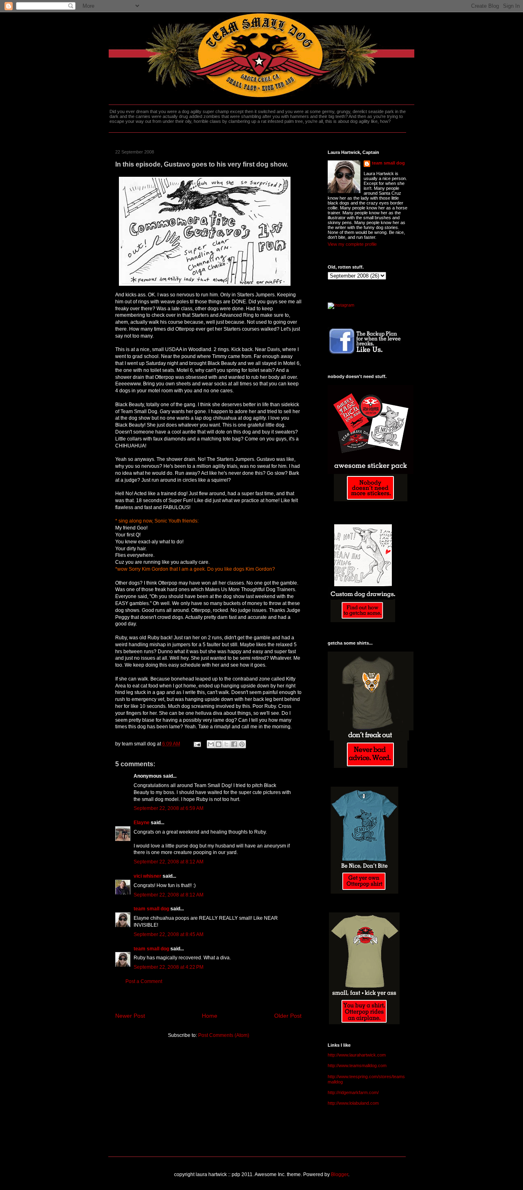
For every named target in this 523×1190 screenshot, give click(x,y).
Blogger (339, 1174)
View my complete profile (352, 244)
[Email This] (211, 744)
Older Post (288, 1015)
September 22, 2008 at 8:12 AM (168, 862)
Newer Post (130, 1015)
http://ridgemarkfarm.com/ (353, 1092)
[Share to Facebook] (234, 744)
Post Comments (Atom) (223, 1035)
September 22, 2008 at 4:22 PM (168, 967)
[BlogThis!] (219, 744)
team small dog (151, 909)
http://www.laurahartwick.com (357, 1054)
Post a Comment (143, 981)
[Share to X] (226, 744)
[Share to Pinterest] (242, 744)
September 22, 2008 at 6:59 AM (168, 808)
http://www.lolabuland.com (353, 1103)
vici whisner (147, 876)
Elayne (142, 822)
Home (209, 1015)
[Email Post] (196, 744)
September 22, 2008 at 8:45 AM (168, 934)
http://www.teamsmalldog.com (357, 1065)
